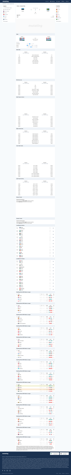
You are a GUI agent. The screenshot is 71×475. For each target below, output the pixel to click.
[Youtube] (10, 470)
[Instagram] (8, 470)
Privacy (60, 473)
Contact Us (67, 473)
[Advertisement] (35, 26)
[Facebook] (3, 470)
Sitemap (63, 473)
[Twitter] (5, 470)
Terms (57, 473)
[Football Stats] (6, 1)
